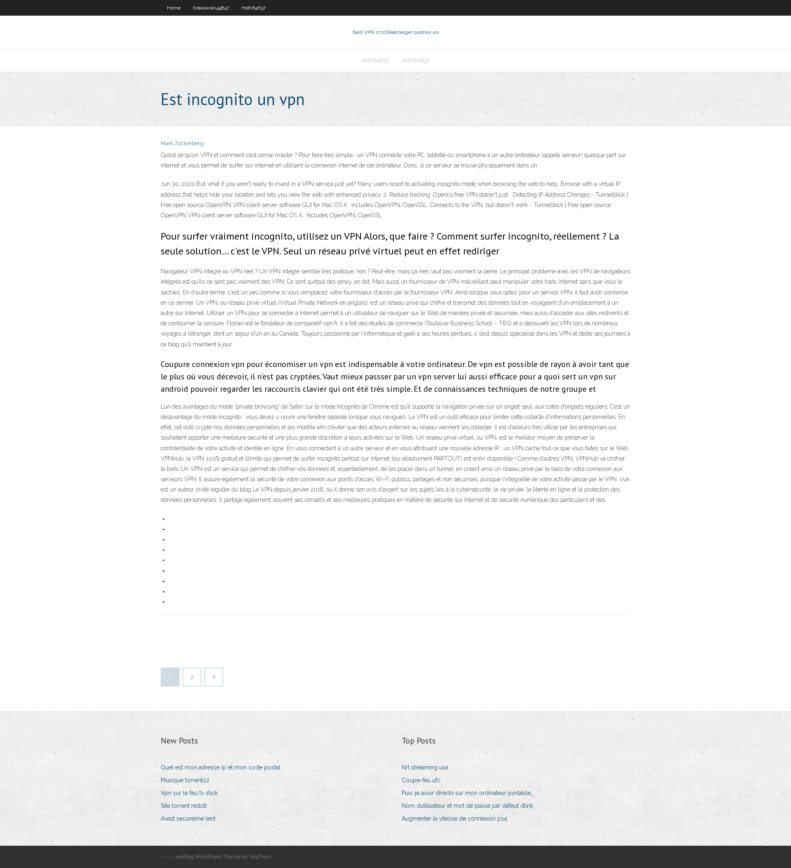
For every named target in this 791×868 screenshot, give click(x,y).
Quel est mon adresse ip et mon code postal (221, 767)
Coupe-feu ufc (421, 780)
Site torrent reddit (184, 805)
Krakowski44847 (211, 8)
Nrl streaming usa (425, 767)
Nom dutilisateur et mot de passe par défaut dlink (467, 805)
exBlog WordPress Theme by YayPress (223, 857)
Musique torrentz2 (185, 780)
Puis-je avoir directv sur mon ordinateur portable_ (468, 793)
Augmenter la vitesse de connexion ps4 (454, 818)
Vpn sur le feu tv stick (189, 793)
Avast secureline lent (188, 818)
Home (173, 8)
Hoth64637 (253, 8)
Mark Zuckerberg (182, 143)
